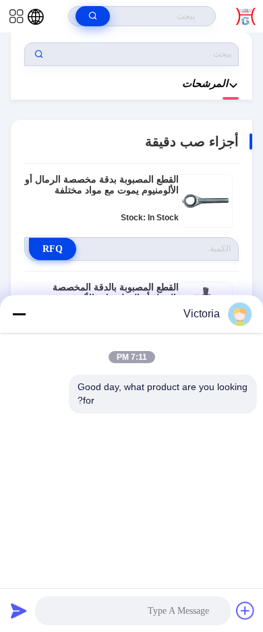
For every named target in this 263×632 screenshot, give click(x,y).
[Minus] (19, 314)
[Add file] (245, 610)
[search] (93, 16)
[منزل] (245, 16)
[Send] (19, 610)
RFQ (52, 249)
